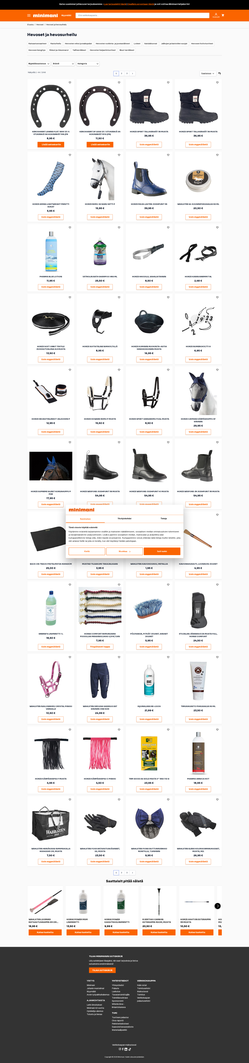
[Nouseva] (219, 73)
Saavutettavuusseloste (122, 1027)
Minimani (91, 985)
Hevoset (40, 25)
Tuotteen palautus (120, 1017)
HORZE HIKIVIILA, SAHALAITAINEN (149, 276)
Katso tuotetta (45, 932)
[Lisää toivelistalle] (70, 82)
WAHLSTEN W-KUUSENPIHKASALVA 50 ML (198, 204)
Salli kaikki (162, 551)
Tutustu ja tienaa (94, 1014)
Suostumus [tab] (85, 519)
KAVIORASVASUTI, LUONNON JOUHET (198, 564)
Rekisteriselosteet (120, 1024)
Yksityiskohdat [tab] (124, 518)
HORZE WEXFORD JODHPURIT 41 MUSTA (149, 491)
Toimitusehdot (143, 988)
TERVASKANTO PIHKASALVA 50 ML (198, 706)
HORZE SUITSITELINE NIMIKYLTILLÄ (100, 346)
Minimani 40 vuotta (95, 1008)
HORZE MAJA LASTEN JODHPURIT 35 (149, 204)
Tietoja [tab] (164, 518)
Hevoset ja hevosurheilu (56, 25)
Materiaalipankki (119, 1030)
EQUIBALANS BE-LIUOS (149, 706)
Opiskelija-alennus (95, 1011)
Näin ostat (142, 985)
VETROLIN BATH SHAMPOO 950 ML (100, 276)
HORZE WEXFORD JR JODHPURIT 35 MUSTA (198, 491)
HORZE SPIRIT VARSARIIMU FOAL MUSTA (149, 419)
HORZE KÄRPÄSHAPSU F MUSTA (51, 779)
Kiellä (87, 551)
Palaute (115, 988)
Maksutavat (142, 991)
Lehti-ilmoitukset (94, 1005)
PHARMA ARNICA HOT (198, 779)
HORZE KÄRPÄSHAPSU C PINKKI (100, 779)
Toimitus (141, 995)
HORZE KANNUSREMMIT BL (198, 276)
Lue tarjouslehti (112, 4)
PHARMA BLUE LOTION (51, 276)
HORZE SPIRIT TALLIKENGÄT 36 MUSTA (198, 131)
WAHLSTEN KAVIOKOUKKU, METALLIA (149, 564)
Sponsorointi (117, 1001)
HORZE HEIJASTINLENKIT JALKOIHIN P (51, 419)
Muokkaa (123, 551)
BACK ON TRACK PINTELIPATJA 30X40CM (51, 564)
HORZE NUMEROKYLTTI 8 (198, 346)
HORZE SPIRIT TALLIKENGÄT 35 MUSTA (149, 131)
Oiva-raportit (118, 1020)
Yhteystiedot (118, 985)
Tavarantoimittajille (121, 995)
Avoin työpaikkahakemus (98, 995)
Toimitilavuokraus (120, 998)
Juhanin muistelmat (95, 988)
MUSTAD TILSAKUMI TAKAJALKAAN (100, 564)
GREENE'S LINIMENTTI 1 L (51, 634)
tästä (123, 4)
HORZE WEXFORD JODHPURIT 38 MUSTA (100, 491)
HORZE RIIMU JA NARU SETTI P (100, 204)
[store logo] (45, 15)
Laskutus (116, 991)
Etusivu (30, 25)
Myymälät (91, 991)
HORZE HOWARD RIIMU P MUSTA (100, 419)
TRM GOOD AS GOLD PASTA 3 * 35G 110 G (149, 779)
